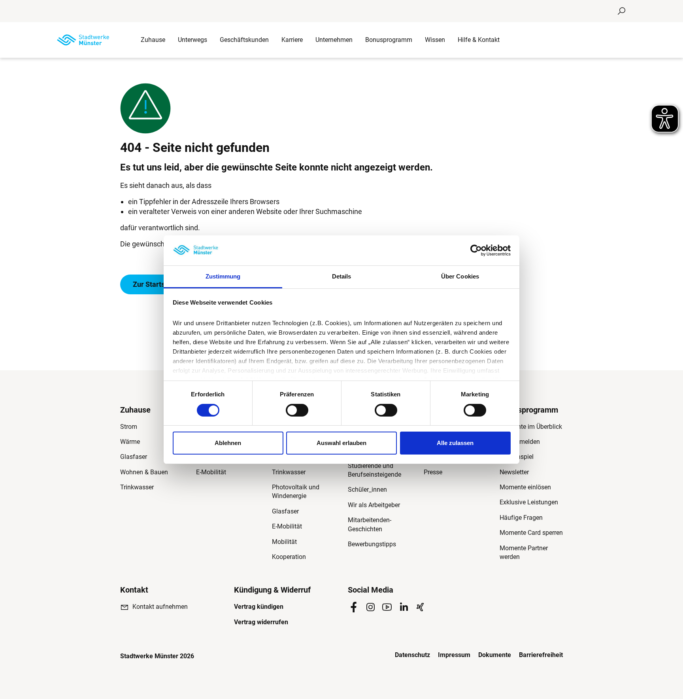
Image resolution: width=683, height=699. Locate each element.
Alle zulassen (455, 442)
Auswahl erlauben (341, 442)
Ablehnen (228, 442)
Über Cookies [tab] (460, 276)
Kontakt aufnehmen (160, 606)
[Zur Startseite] (83, 39)
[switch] (297, 410)
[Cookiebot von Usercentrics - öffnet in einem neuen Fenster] (476, 250)
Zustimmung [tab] (223, 276)
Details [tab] (341, 276)
